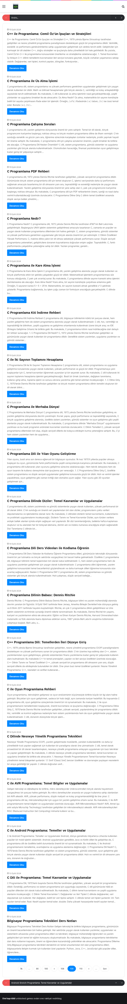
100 (46, 968)
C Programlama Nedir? (24, 218)
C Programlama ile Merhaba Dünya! (33, 406)
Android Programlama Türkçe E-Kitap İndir (31, 17)
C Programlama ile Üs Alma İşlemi (32, 81)
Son (105, 968)
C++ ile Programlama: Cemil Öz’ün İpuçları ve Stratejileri (49, 34)
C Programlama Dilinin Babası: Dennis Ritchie (41, 595)
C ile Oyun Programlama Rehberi (31, 689)
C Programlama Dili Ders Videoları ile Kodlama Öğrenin (48, 548)
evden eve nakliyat (43, 998)
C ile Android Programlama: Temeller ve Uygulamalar (46, 830)
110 (80, 968)
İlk (21, 968)
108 (62, 968)
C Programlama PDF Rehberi (28, 171)
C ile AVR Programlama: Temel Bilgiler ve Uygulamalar (47, 783)
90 (37, 968)
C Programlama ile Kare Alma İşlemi (34, 265)
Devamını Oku (16, 68)
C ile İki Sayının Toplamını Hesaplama (35, 359)
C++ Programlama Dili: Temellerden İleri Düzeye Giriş (46, 642)
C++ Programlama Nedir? (23, 983)
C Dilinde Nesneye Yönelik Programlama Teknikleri (44, 736)
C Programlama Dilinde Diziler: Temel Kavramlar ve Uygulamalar (55, 501)
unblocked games (24, 998)
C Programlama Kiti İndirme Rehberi (34, 312)
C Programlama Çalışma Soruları (31, 124)
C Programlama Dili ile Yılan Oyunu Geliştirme (41, 453)
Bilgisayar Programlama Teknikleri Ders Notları (42, 921)
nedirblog (56, 998)
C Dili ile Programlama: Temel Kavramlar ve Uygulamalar (49, 877)
